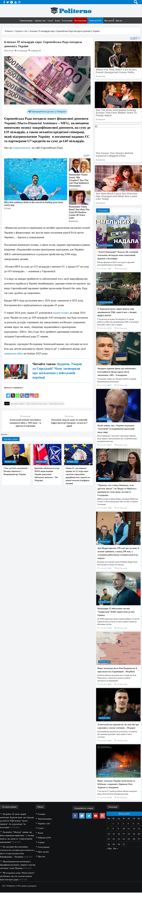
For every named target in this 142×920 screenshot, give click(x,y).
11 (129, 828)
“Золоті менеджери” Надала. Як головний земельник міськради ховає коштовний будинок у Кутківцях (117, 255)
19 (134, 833)
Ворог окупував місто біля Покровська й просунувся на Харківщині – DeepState (117, 670)
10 (124, 828)
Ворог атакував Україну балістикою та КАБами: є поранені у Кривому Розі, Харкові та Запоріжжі (116, 784)
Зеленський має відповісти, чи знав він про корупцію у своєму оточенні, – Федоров (118, 726)
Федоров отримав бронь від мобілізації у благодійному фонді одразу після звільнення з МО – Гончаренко (116, 372)
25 (129, 839)
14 (109, 833)
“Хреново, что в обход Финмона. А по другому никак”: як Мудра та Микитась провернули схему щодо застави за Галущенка (117, 490)
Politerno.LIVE (95, 20)
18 (129, 833)
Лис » (115, 848)
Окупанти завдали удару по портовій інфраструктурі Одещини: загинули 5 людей (69, 422)
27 (139, 839)
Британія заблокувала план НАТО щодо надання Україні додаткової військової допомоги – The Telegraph (47, 474)
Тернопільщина (26, 20)
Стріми (41, 842)
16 (119, 833)
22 (114, 839)
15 (114, 833)
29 (114, 844)
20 (139, 833)
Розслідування (80, 20)
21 (109, 839)
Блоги (57, 20)
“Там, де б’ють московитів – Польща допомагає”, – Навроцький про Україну (16, 471)
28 (109, 844)
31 (124, 844)
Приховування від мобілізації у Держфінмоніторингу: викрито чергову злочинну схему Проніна (18, 864)
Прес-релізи (109, 20)
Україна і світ (40, 20)
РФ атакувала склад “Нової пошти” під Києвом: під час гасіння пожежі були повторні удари (17, 876)
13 (139, 828)
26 (134, 839)
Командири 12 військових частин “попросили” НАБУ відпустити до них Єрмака (116, 612)
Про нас (119, 20)
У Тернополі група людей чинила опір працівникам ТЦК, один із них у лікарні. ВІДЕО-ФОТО (117, 312)
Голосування (67, 20)
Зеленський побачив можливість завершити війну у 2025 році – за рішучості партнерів (25, 422)
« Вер (109, 848)
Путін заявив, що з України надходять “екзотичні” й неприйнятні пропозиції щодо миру (115, 429)
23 (119, 839)
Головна (41, 814)
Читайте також (10, 439)
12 (134, 828)
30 (119, 844)
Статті (50, 20)
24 (124, 839)
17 (124, 833)
